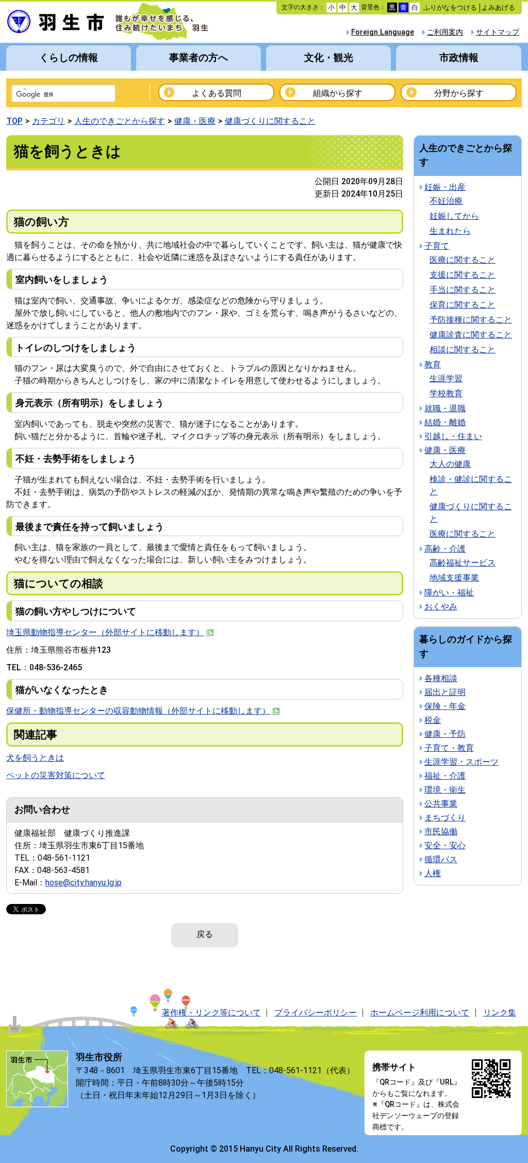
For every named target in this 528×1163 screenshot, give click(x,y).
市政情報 (458, 57)
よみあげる (498, 7)
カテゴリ (48, 121)
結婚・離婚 (445, 422)
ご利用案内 (445, 32)
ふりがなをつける (450, 7)
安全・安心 (445, 845)
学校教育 (446, 393)
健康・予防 (445, 734)
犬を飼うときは (35, 758)
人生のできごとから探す (119, 121)
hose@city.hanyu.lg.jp (83, 882)
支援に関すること (463, 275)
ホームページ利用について (419, 1012)
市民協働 (440, 831)
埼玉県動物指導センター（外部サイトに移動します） (105, 632)
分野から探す (459, 93)
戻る (204, 934)
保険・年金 (445, 706)
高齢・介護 (445, 549)
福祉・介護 (445, 776)
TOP (14, 121)
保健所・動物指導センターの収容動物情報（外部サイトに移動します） (138, 711)
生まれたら (450, 231)
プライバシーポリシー (315, 1012)
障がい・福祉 (449, 592)
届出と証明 (445, 692)
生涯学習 (446, 378)
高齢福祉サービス (463, 563)
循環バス (440, 859)
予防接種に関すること (471, 320)
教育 (432, 364)
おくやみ (440, 606)
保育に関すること (463, 305)
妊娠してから (454, 216)
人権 (432, 873)
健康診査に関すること (471, 335)
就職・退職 (445, 408)
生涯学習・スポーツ (461, 762)
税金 (432, 720)
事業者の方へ (198, 57)
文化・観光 (328, 57)
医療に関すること (463, 260)
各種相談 (440, 678)
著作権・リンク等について (211, 1012)
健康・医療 (195, 121)
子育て (436, 246)
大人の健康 (450, 464)
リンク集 (499, 1012)
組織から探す (337, 93)
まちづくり (445, 817)
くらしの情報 (68, 57)
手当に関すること (463, 290)
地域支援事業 (454, 578)
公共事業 (440, 804)
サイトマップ (497, 32)
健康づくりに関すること (270, 121)
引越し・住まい (453, 436)
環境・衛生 (445, 790)
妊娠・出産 (445, 187)
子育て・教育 (449, 748)
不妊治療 (446, 201)
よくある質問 (216, 93)
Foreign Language (382, 32)
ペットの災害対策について (55, 775)
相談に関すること (463, 349)
